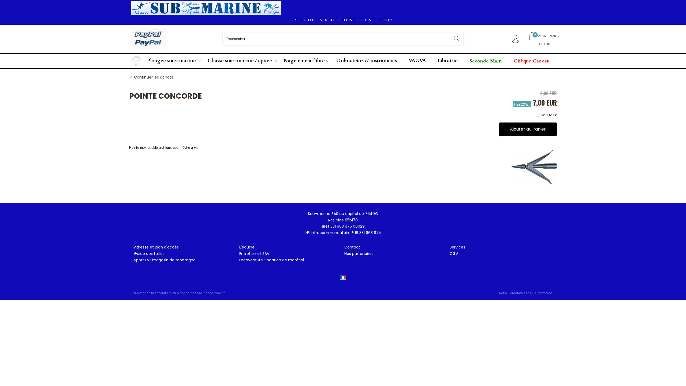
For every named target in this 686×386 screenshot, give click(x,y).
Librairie (448, 60)
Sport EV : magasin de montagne (165, 260)
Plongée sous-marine (171, 60)
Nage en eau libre (304, 60)
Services (457, 247)
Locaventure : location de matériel (271, 260)
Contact (352, 247)
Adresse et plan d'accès (156, 247)
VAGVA (417, 60)
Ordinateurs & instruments (366, 60)
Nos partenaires (359, 253)
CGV (454, 253)
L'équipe (247, 247)
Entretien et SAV (254, 253)
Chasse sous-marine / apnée (240, 60)
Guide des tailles (149, 253)
